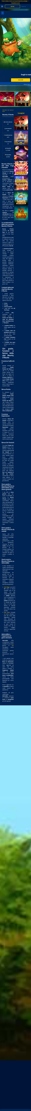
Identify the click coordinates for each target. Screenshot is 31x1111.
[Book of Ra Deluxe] (21, 123)
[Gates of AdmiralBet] (21, 138)
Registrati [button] (23, 6)
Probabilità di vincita (15, 3)
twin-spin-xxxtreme (4, 92)
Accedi (12, 6)
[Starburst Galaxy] (21, 153)
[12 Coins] (21, 214)
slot (13, 645)
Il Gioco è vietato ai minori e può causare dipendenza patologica (15, 1)
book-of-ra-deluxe (19, 92)
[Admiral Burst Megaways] (21, 183)
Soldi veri (20, 80)
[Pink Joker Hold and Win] (21, 168)
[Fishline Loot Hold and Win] (21, 198)
